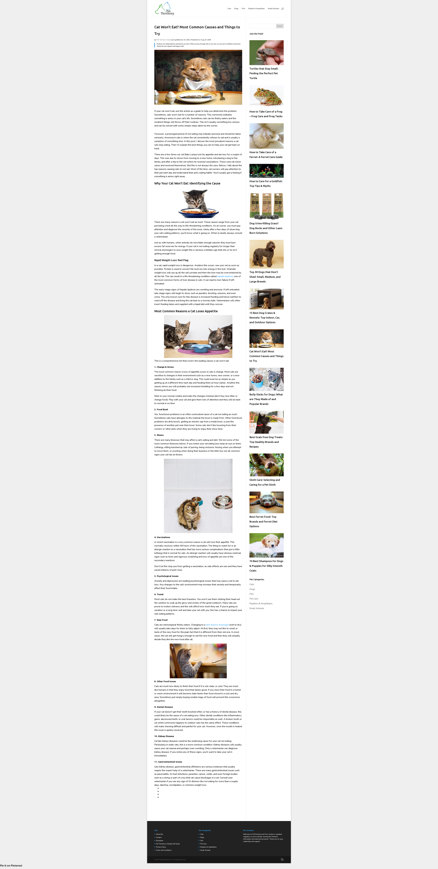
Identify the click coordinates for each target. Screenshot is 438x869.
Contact (159, 837)
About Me (159, 834)
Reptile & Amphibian (256, 8)
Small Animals (273, 8)
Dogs (236, 8)
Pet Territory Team (163, 40)
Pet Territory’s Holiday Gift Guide (168, 844)
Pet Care (253, 598)
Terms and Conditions (164, 850)
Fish (243, 8)
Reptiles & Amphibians (260, 603)
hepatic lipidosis (225, 276)
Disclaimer (159, 841)
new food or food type (217, 624)
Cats (229, 8)
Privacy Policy (161, 847)
